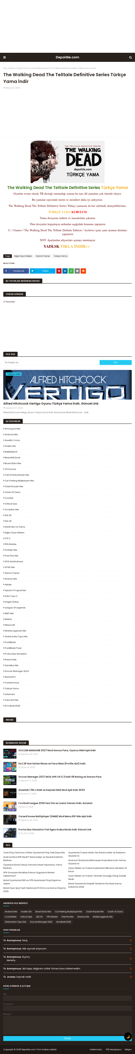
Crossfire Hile (12, 509)
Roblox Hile (10, 659)
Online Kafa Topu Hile (16, 636)
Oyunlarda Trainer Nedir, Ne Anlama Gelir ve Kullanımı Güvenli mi (96, 854)
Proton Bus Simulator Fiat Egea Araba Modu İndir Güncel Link (54, 829)
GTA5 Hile (10, 567)
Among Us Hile (12, 428)
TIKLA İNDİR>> (75, 246)
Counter (9, 498)
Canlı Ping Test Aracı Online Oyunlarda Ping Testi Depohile (34, 852)
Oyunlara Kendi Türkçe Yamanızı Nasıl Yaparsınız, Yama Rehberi (32, 866)
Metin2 (8, 619)
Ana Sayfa (8, 68)
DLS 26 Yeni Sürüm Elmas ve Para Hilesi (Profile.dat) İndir (52, 763)
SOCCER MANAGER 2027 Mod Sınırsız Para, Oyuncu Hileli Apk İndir (57, 750)
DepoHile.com (67, 57)
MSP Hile (9, 613)
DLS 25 (8, 515)
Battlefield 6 (11, 451)
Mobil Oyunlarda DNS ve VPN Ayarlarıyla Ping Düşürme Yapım (32, 882)
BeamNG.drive (12, 457)
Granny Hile (11, 578)
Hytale (8, 584)
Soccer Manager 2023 (41, 921)
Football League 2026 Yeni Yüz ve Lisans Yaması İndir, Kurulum (55, 803)
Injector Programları (15, 590)
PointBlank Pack (13, 648)
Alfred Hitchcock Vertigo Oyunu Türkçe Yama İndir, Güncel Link (50, 403)
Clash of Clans (12, 492)
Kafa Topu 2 (11, 596)
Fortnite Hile (11, 549)
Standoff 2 (10, 676)
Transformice (12, 682)
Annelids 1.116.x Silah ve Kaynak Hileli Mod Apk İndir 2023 (51, 790)
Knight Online (12, 601)
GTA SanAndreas (14, 561)
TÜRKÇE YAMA (59, 212)
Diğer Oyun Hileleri (23, 256)
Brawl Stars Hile (13, 463)
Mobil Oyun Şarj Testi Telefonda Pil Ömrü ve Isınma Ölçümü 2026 (34, 889)
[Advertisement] (67, 26)
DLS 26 (8, 521)
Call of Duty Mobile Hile (17, 474)
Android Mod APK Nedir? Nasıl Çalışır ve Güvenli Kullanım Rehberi (33, 858)
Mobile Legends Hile (15, 630)
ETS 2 (7, 538)
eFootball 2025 (12, 705)
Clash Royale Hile (14, 486)
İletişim (128, 1049)
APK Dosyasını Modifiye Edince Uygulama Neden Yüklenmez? (29, 874)
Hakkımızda (96, 1049)
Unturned (10, 694)
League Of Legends (15, 607)
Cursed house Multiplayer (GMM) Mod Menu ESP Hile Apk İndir (55, 816)
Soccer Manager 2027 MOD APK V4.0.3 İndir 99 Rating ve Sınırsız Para (59, 776)
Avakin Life (10, 446)
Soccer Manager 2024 (17, 671)
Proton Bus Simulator (16, 653)
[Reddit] (83, 271)
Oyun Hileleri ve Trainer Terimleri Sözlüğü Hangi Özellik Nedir (97, 877)
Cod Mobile (10, 916)
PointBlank (10, 642)
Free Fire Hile (11, 555)
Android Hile (11, 434)
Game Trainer (43, 256)
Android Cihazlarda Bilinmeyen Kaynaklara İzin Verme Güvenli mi (97, 862)
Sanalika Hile (11, 665)
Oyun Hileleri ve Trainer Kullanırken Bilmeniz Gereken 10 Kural (97, 869)
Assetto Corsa (12, 440)
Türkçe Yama (22, 68)
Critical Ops (11, 503)
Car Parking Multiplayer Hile (19, 480)
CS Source (10, 469)
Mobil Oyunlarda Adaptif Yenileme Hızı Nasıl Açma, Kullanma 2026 (95, 885)
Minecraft (10, 625)
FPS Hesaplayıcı (114, 1049)
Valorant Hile (11, 700)
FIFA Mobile (10, 544)
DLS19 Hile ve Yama (15, 526)
